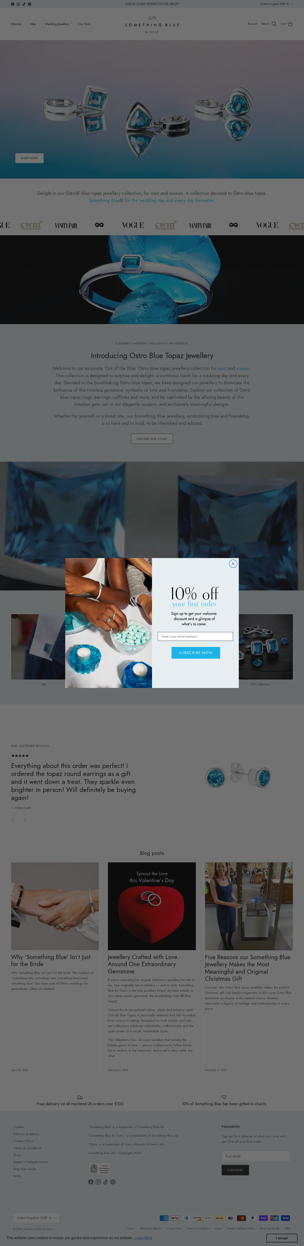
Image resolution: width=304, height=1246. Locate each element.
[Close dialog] (233, 564)
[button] (195, 652)
